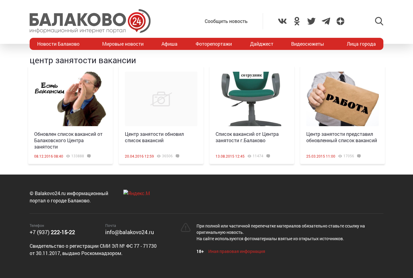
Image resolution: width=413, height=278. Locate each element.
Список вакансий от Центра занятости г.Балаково (247, 137)
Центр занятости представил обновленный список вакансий (341, 137)
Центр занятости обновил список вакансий (154, 137)
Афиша (169, 44)
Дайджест (261, 44)
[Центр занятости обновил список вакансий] (161, 99)
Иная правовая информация (236, 251)
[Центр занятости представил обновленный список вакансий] (342, 99)
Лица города (361, 44)
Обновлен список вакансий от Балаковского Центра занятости (68, 140)
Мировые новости (123, 44)
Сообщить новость (226, 21)
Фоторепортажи (214, 44)
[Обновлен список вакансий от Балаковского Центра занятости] (70, 99)
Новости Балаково (58, 44)
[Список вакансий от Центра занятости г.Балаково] (252, 99)
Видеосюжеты (307, 44)
